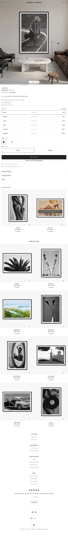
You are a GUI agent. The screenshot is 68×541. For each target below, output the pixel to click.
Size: (3, 108)
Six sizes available (8, 105)
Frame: (3, 138)
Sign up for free (39, 160)
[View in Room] (29, 224)
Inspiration (34, 436)
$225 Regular (5, 92)
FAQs (34, 459)
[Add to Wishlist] (66, 82)
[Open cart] (66, 2)
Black (6, 138)
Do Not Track (34, 484)
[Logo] (34, 2)
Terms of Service (34, 475)
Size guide (63, 108)
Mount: (3, 146)
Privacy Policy (34, 478)
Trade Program (34, 448)
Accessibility (34, 481)
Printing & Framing (34, 467)
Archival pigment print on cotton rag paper (13, 100)
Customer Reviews (34, 462)
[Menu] (1, 2)
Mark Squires (5, 90)
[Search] (5, 2)
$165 (12, 92)
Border (6, 146)
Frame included (7, 102)
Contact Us (34, 439)
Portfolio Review (34, 450)
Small (5, 108)
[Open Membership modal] (63, 2)
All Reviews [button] (34, 502)
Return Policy (34, 464)
